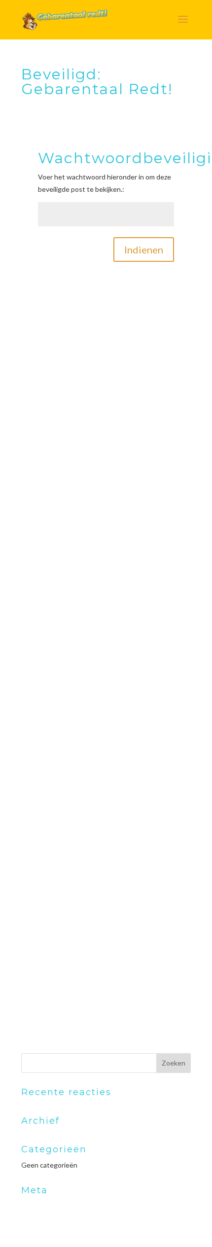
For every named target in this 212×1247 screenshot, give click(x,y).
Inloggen (35, 1206)
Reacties (42, 1237)
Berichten (44, 1221)
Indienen (143, 249)
